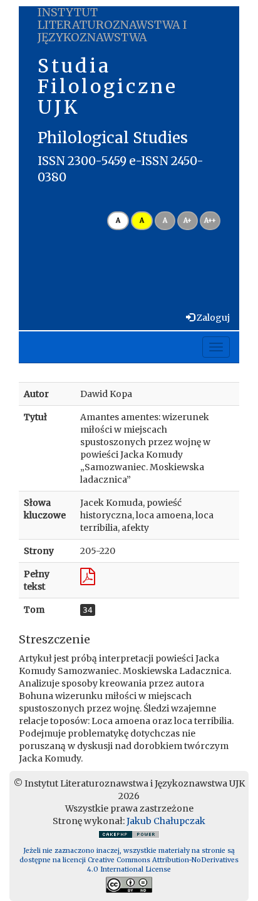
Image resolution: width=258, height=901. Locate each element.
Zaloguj (212, 317)
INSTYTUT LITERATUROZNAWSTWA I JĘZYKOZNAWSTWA (112, 24)
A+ (187, 220)
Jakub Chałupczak (165, 821)
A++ (210, 220)
